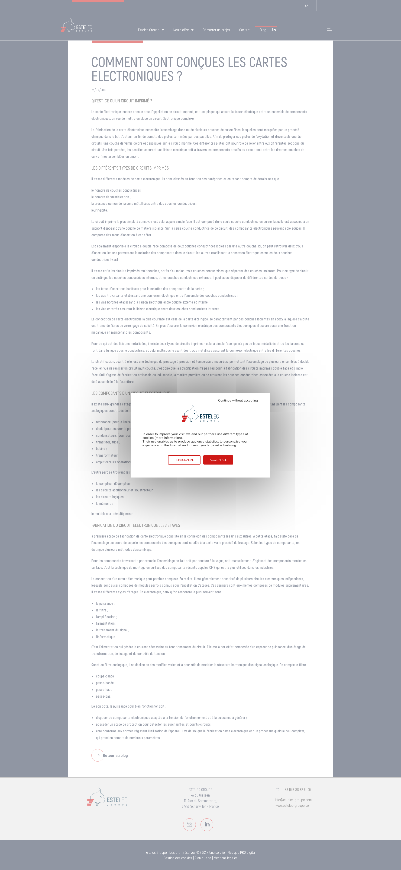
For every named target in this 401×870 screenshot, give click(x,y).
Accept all (218, 460)
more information (168, 438)
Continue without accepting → (240, 400)
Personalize (184, 460)
